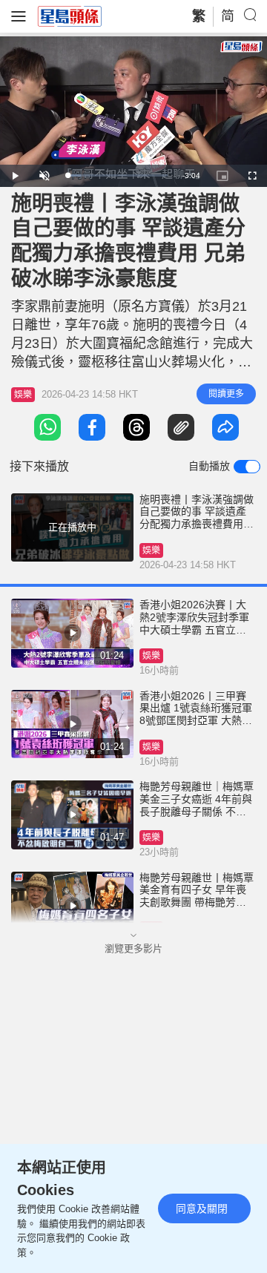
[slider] (117, 175)
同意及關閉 (202, 1208)
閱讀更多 (226, 394)
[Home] (69, 15)
